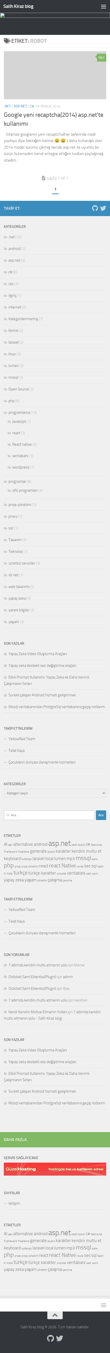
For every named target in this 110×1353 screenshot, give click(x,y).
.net (7, 106)
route (80, 866)
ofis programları (25, 490)
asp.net (20, 106)
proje (18, 866)
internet (14, 307)
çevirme (67, 880)
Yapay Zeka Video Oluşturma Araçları (37, 654)
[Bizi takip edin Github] (95, 208)
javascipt (19, 421)
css (11, 283)
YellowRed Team (21, 739)
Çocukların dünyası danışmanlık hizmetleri (41, 762)
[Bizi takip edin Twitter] (103, 208)
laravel (13, 342)
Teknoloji (15, 551)
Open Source (18, 389)
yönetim (42, 880)
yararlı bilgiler (18, 610)
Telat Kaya (16, 750)
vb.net (13, 575)
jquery (51, 851)
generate (38, 851)
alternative (23, 844)
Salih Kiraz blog (18, 6)
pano (95, 859)
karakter (63, 851)
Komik (13, 330)
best (74, 845)
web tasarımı (18, 586)
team (100, 866)
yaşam (13, 621)
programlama (19, 412)
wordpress (20, 467)
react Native (62, 866)
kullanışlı (26, 859)
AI (5, 844)
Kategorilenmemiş (23, 319)
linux (12, 354)
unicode (61, 873)
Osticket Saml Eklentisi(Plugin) (32, 977)
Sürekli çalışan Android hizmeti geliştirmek (42, 695)
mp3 (71, 858)
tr (5, 873)
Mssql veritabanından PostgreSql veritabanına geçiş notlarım (56, 706)
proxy (12, 516)
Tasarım (14, 540)
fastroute (96, 845)
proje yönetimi (19, 504)
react (16, 433)
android (14, 248)
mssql (13, 377)
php (11, 401)
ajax (10, 845)
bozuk (81, 845)
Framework (10, 851)
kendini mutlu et (87, 851)
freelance (23, 851)
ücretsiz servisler (21, 563)
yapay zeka (17, 598)
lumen (13, 365)
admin (68, 977)
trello (10, 873)
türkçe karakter (42, 873)
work (95, 873)
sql (10, 528)
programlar (17, 481)
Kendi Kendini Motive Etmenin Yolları (37, 1012)
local (49, 858)
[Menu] (103, 6)
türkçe (21, 873)
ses (87, 865)
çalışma (55, 879)
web (88, 873)
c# (32, 106)
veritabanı (20, 456)
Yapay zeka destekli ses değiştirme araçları (42, 665)
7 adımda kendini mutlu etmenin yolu (38, 965)
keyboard (12, 858)
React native (22, 444)
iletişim (14, 1203)
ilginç (12, 295)
